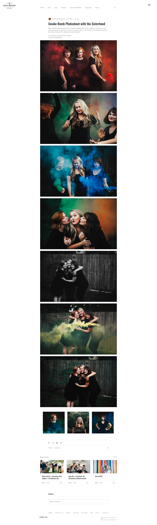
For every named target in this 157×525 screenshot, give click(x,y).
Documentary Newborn (76, 7)
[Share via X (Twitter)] (53, 443)
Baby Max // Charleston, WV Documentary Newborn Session (77, 477)
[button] (149, 5)
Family (49, 7)
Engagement (88, 7)
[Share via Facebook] (49, 443)
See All (115, 457)
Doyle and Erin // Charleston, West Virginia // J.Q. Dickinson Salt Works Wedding (52, 477)
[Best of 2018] (105, 466)
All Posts (42, 7)
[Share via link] (61, 443)
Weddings (63, 7)
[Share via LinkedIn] (57, 443)
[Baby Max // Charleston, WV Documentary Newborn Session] (78, 466)
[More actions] (108, 19)
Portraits (97, 7)
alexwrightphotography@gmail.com (109, 519)
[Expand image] (78, 65)
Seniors (56, 7)
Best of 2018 (98, 476)
